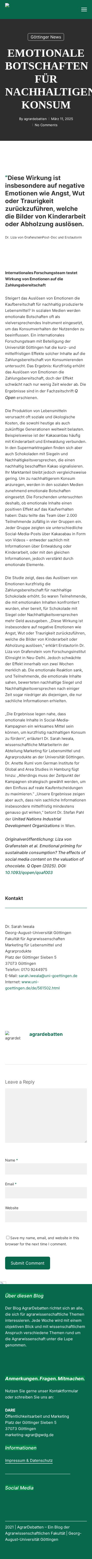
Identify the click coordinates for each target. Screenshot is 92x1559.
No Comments (46, 125)
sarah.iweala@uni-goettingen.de (48, 975)
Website (11, 1208)
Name (11, 1160)
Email (11, 1184)
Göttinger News (46, 36)
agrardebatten (35, 119)
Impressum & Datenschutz (29, 1460)
